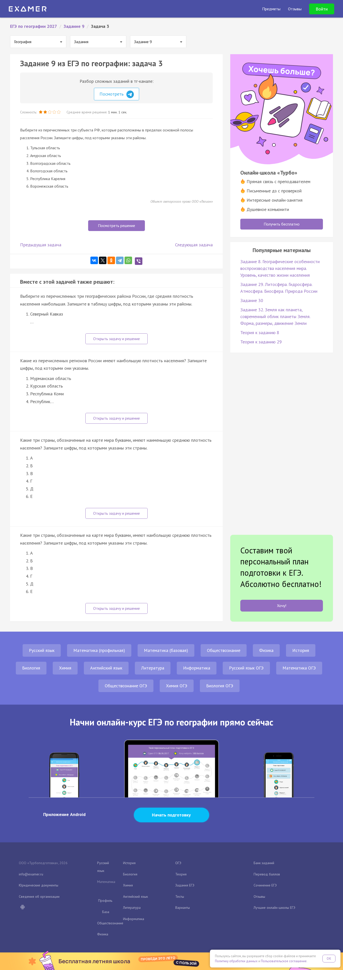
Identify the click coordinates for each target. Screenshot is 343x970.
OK (329, 958)
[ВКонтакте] (94, 260)
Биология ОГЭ (219, 686)
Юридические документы (38, 885)
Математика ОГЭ (299, 668)
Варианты (182, 907)
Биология (31, 668)
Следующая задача (194, 245)
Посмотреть (112, 94)
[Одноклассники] (111, 260)
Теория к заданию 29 (261, 342)
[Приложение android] (22, 907)
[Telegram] (120, 260)
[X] (102, 260)
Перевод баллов (267, 874)
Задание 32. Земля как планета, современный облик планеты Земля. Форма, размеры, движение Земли (275, 316)
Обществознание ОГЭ (126, 686)
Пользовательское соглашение (284, 961)
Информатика (196, 668)
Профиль (105, 900)
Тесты (179, 896)
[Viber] (138, 261)
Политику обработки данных (236, 961)
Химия (65, 668)
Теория (181, 874)
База (105, 912)
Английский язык (106, 668)
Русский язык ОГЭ (246, 668)
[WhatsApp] (128, 260)
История (300, 650)
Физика (266, 650)
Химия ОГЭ (176, 686)
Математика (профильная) (99, 650)
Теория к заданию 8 (259, 332)
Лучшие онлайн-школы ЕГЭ (274, 907)
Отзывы (259, 896)
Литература (152, 668)
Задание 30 (251, 300)
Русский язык (41, 650)
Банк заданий (264, 863)
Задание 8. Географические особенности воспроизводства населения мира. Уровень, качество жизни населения (280, 268)
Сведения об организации (39, 896)
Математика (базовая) (166, 650)
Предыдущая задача (40, 245)
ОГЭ (178, 863)
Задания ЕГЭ (184, 885)
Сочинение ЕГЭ (265, 885)
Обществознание (223, 650)
